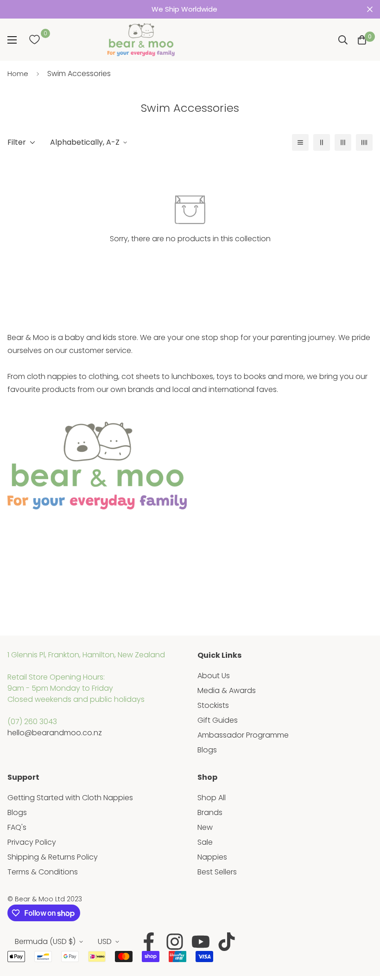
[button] (362, 40)
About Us (213, 675)
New (205, 827)
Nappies (212, 857)
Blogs (207, 750)
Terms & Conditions (42, 872)
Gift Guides (217, 720)
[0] (34, 40)
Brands (209, 812)
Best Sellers (217, 872)
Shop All (211, 797)
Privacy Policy (31, 842)
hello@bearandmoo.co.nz (54, 732)
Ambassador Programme (243, 735)
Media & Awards (226, 690)
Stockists (213, 705)
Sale (205, 842)
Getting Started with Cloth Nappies (70, 797)
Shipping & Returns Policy (52, 857)
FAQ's (16, 827)
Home (17, 73)
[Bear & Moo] (141, 40)
